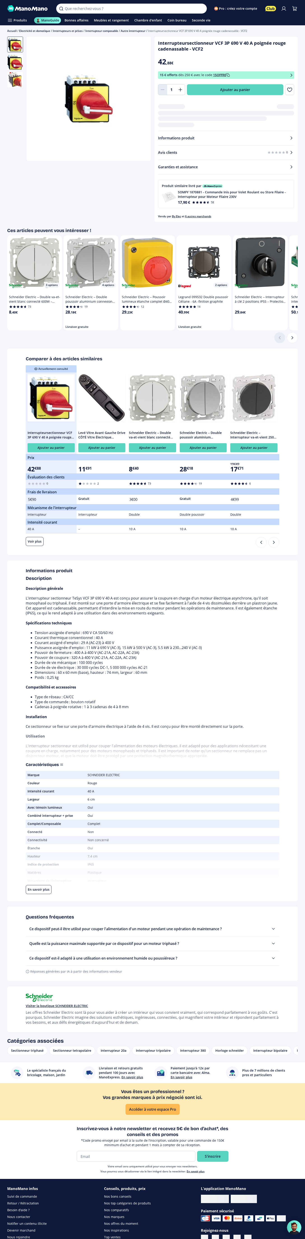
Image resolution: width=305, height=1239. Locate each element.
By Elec (176, 216)
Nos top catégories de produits (127, 1203)
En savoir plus (196, 1171)
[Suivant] (292, 337)
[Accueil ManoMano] (28, 9)
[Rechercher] (61, 8)
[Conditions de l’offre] (291, 75)
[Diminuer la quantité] (162, 89)
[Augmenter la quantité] (180, 89)
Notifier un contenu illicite (27, 1223)
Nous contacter (18, 1217)
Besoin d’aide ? (18, 1210)
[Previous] (261, 542)
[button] (226, 194)
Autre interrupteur (133, 31)
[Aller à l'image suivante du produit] (141, 99)
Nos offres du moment (121, 1223)
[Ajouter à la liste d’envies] (289, 89)
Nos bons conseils (117, 1196)
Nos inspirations (116, 1230)
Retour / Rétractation (23, 1203)
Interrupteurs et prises (68, 31)
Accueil (11, 31)
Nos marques (114, 1217)
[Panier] (295, 9)
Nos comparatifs (116, 1210)
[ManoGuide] (294, 1227)
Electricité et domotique (34, 31)
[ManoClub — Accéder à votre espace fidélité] (270, 9)
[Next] (273, 542)
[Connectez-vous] (284, 9)
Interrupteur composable (101, 31)
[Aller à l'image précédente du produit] (35, 99)
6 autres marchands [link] (198, 216)
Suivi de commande (22, 1196)
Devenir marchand (21, 1230)
